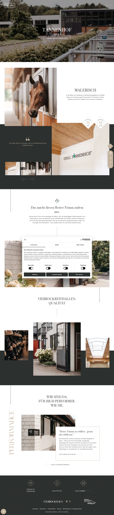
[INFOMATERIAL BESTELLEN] (110, 158)
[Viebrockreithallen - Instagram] (70, 501)
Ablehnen (34, 274)
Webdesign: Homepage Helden (73, 508)
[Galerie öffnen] (80, 149)
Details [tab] (57, 244)
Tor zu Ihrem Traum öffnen (67, 454)
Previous (23, 179)
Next (32, 179)
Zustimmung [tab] (33, 244)
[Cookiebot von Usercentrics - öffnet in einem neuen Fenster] (83, 240)
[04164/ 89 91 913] (110, 166)
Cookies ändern (51, 508)
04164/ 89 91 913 (105, 5)
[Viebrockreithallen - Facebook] (67, 501)
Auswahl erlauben (57, 274)
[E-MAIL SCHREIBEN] (110, 162)
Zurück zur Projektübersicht (60, 464)
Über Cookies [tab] (80, 244)
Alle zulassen (79, 274)
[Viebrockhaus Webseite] (53, 502)
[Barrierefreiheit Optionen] (3, 511)
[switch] (48, 268)
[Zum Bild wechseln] (12, 168)
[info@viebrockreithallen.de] (83, 483)
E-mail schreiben (80, 491)
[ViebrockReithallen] (56, 5)
